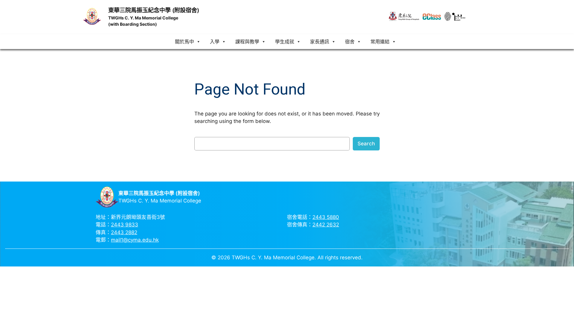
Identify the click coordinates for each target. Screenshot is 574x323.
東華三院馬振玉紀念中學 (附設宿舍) (153, 10)
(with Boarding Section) (132, 24)
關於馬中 (184, 42)
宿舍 (350, 42)
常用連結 (380, 42)
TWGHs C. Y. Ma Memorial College (143, 17)
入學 (214, 42)
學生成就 (284, 42)
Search (366, 144)
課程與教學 (247, 42)
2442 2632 (325, 225)
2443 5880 (325, 217)
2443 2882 (124, 232)
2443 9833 (124, 225)
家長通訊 (319, 42)
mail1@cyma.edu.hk (135, 240)
